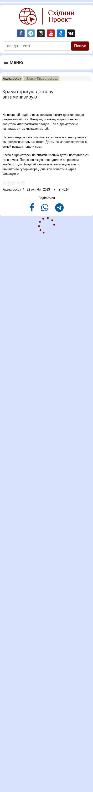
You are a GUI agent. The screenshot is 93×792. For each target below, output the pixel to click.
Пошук (80, 46)
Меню (15, 62)
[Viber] (45, 209)
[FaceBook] (32, 209)
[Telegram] (59, 209)
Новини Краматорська (41, 78)
